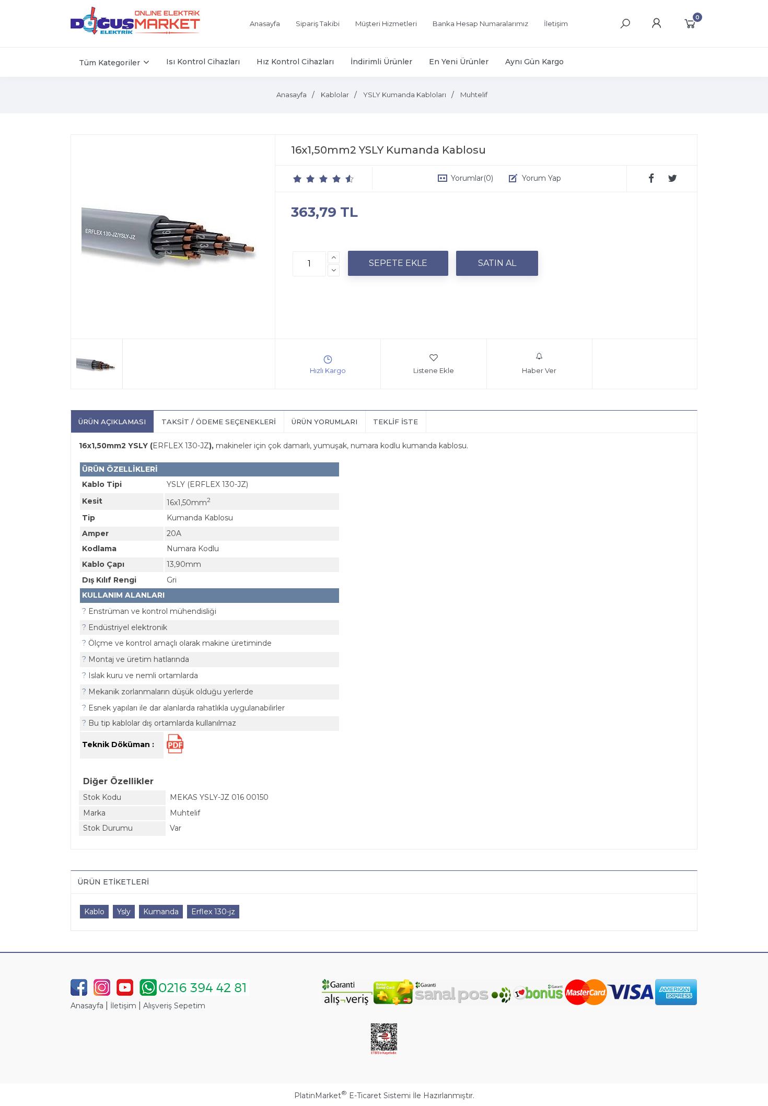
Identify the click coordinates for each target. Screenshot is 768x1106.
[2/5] (304, 178)
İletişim (123, 1005)
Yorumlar (472, 178)
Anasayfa (87, 1005)
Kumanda (161, 911)
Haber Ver (539, 370)
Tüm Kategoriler (109, 62)
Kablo (94, 911)
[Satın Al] (497, 263)
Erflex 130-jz (213, 911)
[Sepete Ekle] (398, 263)
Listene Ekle (433, 370)
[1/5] (297, 178)
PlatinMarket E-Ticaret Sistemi (352, 1095)
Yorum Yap (541, 178)
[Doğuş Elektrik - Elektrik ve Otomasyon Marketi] (136, 38)
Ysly (124, 911)
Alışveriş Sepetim (174, 1005)
